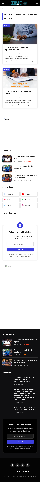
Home (4, 9)
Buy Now (26, 471)
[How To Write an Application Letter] (20, 78)
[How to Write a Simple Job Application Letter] (20, 34)
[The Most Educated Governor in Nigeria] (7, 158)
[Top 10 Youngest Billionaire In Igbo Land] (7, 168)
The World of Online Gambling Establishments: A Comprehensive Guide (25, 379)
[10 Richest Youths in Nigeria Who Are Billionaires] (7, 178)
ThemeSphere (31, 476)
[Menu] (3, 3)
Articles (6, 25)
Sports (18, 471)
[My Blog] (20, 3)
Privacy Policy (19, 256)
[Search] (37, 3)
